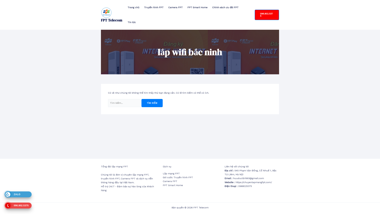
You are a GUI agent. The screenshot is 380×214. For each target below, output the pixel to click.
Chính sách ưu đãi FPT (225, 7)
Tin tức (132, 22)
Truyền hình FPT (154, 7)
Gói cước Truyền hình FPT (178, 177)
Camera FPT (175, 7)
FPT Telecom (111, 20)
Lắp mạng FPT (171, 173)
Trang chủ (133, 7)
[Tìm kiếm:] (124, 103)
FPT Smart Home (197, 7)
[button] (267, 15)
